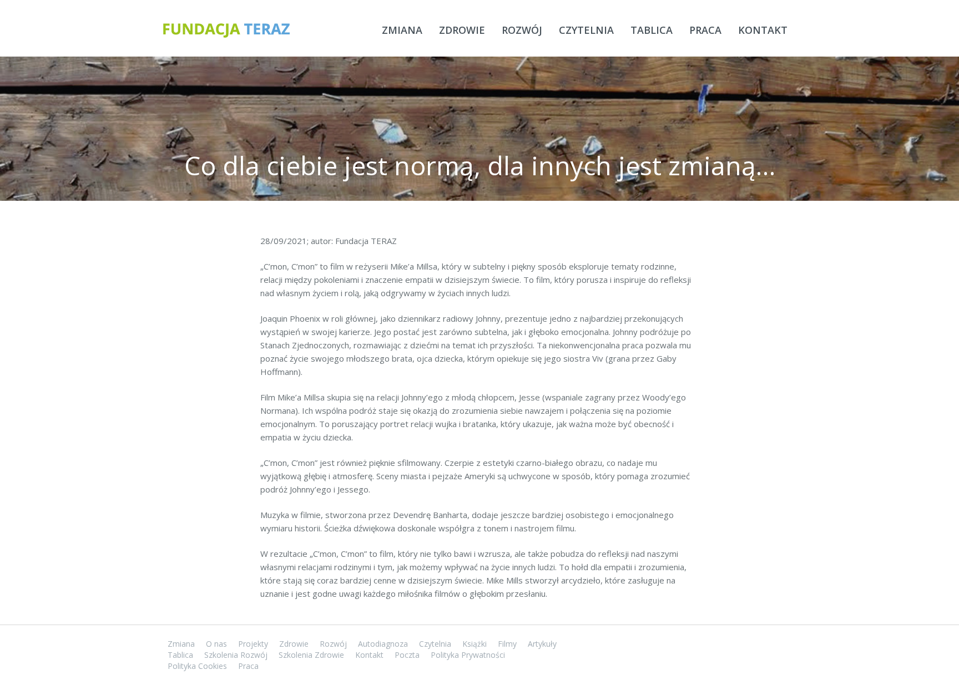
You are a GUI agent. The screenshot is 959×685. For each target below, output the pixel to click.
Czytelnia (586, 30)
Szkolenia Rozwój (235, 655)
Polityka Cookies (197, 666)
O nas (216, 643)
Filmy (507, 643)
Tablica (651, 30)
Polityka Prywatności (468, 655)
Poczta (407, 655)
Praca (705, 30)
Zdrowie (462, 30)
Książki (474, 643)
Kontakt (763, 30)
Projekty (253, 643)
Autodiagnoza (383, 643)
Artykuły (542, 643)
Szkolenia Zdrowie (311, 655)
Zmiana (402, 30)
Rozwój (522, 30)
